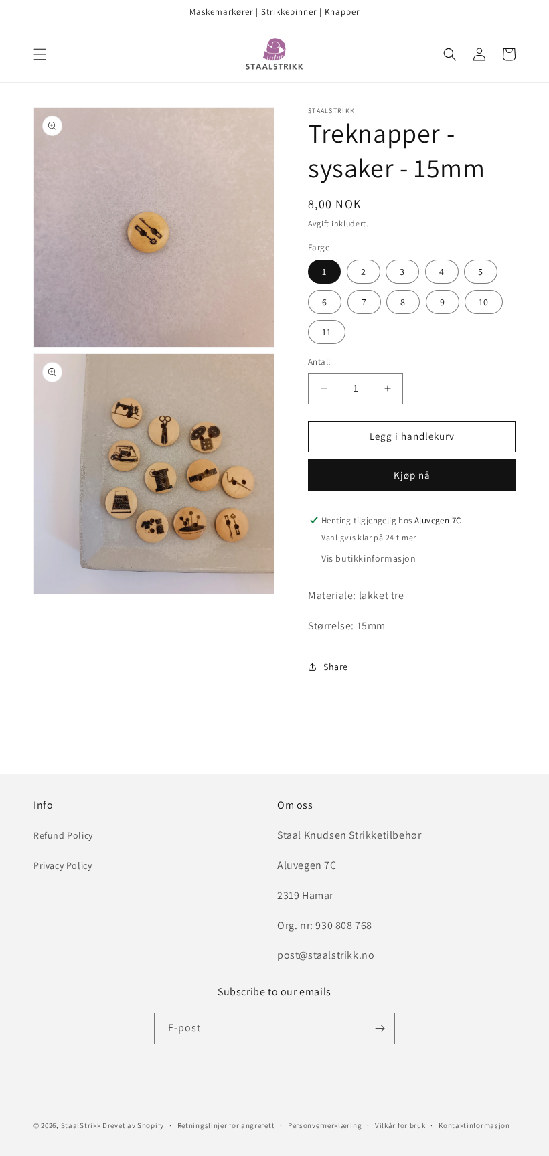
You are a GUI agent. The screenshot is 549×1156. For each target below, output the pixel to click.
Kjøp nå (412, 475)
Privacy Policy (62, 865)
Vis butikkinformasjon (368, 558)
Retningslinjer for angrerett (226, 1125)
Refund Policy (63, 835)
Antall (319, 361)
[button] (40, 54)
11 (326, 332)
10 (484, 302)
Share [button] (335, 667)
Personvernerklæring (325, 1125)
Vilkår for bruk (400, 1125)
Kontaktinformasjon (474, 1125)
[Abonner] (379, 1028)
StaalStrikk (81, 1125)
